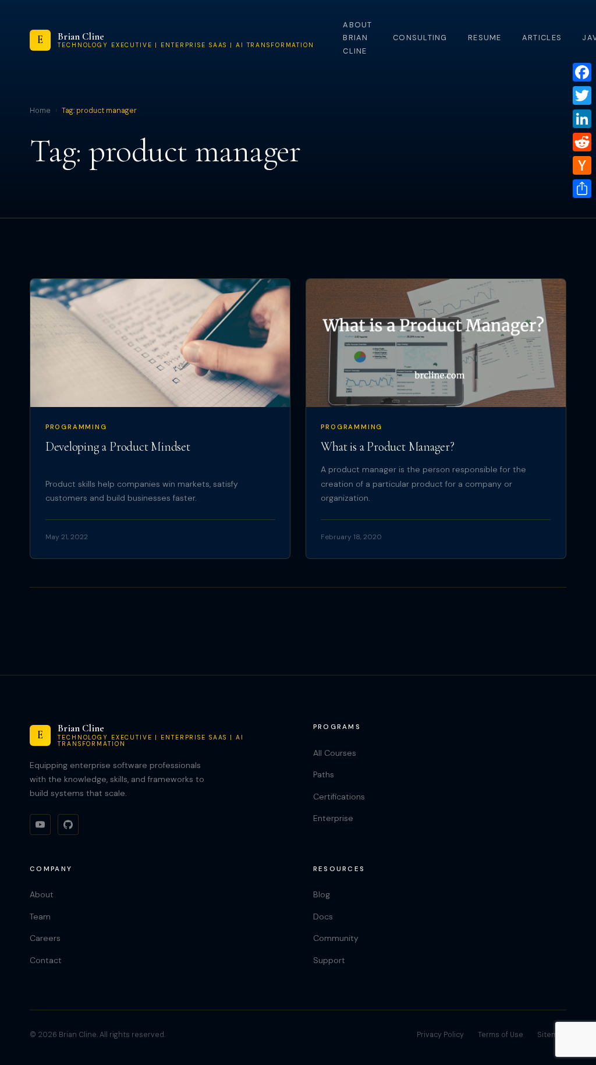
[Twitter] (582, 95)
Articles (542, 38)
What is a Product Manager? (387, 446)
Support (329, 960)
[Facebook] (582, 72)
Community (336, 938)
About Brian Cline (357, 38)
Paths (323, 774)
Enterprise (333, 818)
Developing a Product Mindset (117, 446)
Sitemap (551, 1034)
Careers (45, 938)
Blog (321, 894)
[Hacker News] (582, 165)
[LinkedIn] (582, 118)
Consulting (420, 38)
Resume (485, 38)
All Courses (334, 753)
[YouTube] (40, 824)
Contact (46, 960)
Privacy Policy (440, 1034)
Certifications (339, 796)
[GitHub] (68, 824)
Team (40, 916)
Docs (323, 916)
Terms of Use (500, 1034)
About (42, 894)
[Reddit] (582, 142)
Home (40, 110)
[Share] (582, 188)
